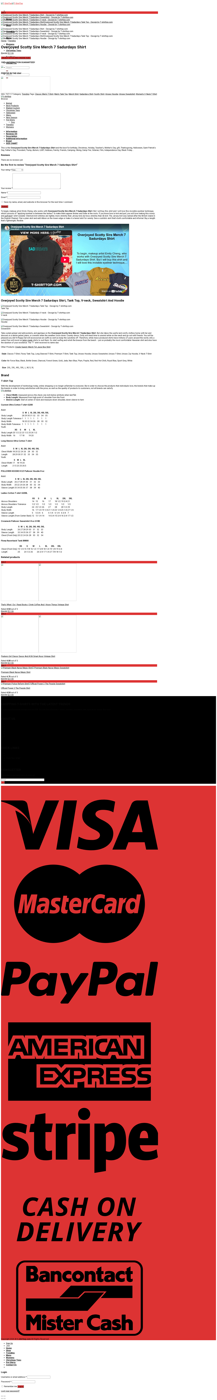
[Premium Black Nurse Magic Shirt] (35, 668)
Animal (9, 103)
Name (4, 192)
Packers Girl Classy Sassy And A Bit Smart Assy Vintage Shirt (28, 656)
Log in (20, 1386)
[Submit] (7, 70)
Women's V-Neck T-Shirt (146, 94)
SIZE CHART (12, 143)
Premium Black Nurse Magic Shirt (15, 672)
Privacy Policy (12, 729)
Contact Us (11, 736)
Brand (9, 141)
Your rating (6, 170)
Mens (8, 115)
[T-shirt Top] (6, 96)
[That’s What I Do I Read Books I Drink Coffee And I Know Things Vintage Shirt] (38, 600)
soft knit (8, 216)
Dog (13, 122)
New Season (11, 117)
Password (6, 1381)
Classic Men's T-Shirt (44, 94)
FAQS (8, 731)
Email (4, 197)
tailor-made (27, 340)
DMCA (9, 726)
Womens (10, 44)
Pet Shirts (10, 120)
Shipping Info (12, 760)
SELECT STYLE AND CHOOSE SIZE (16, 58)
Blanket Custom (13, 108)
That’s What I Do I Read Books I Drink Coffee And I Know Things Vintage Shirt (35, 604)
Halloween (10, 113)
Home (3, 41)
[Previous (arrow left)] (2, 1398)
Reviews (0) (11, 134)
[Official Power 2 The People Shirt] (33, 684)
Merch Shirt (74, 94)
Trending (12, 41)
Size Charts (11, 756)
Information (11, 131)
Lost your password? (10, 1391)
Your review (7, 188)
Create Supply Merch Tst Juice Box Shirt (32, 347)
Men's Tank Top (61, 94)
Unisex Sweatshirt (127, 94)
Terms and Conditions (15, 734)
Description (11, 136)
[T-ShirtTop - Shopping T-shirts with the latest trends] (12, 3)
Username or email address (14, 1377)
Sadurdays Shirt (86, 94)
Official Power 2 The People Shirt (15, 688)
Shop (8, 753)
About (8, 724)
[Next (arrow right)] (5, 1398)
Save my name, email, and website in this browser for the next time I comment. (38, 202)
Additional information (16, 138)
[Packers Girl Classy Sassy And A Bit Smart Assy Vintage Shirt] (38, 652)
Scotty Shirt (99, 94)
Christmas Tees (13, 50)
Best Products (12, 105)
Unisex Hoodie (111, 94)
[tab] (82, 131)
